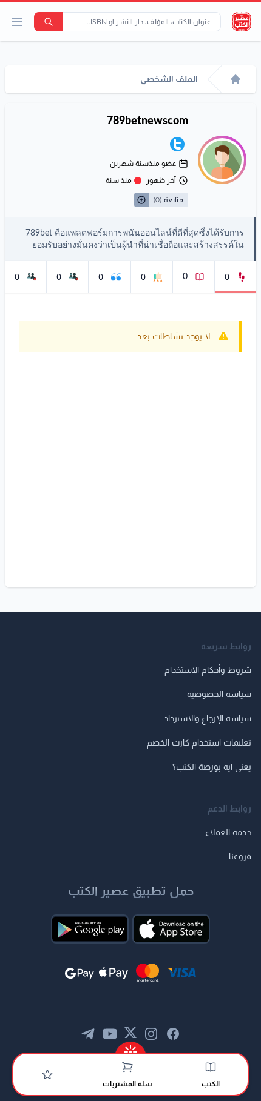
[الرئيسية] (235, 79)
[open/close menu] (17, 22)
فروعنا (240, 857)
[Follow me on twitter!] (177, 144)
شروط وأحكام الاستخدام (207, 670)
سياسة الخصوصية (219, 694)
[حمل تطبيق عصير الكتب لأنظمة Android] (90, 929)
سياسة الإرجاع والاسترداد (207, 719)
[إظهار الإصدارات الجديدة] (130, 1048)
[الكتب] (210, 1067)
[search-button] (48, 21)
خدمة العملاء (228, 832)
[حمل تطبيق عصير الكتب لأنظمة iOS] (171, 929)
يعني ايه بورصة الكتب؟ (211, 767)
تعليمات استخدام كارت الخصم (199, 743)
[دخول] (47, 1074)
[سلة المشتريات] (127, 1067)
